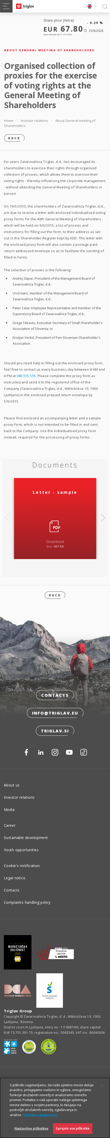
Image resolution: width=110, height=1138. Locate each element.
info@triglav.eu (55, 713)
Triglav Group (18, 1010)
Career (10, 825)
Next (103, 517)
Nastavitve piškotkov (31, 1128)
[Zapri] (101, 1085)
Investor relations (34, 120)
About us (11, 785)
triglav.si (55, 731)
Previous (7, 517)
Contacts (55, 695)
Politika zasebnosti (40, 1115)
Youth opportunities (21, 849)
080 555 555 (26, 375)
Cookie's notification (22, 865)
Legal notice (14, 877)
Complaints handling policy (27, 902)
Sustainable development (26, 837)
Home (8, 120)
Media (9, 809)
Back (14, 138)
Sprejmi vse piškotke (73, 1128)
